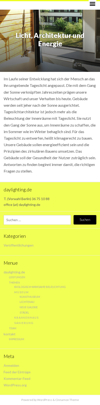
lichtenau (27, 301)
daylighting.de (14, 272)
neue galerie (29, 307)
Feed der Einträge (17, 372)
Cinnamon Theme (67, 400)
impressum (16, 339)
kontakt (10, 334)
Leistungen (17, 277)
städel (24, 312)
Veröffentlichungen (18, 245)
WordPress (44, 400)
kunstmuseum (30, 296)
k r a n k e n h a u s (26, 317)
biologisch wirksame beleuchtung (40, 286)
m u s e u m (21, 292)
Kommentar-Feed (17, 378)
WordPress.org (15, 385)
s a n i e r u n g (23, 322)
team (12, 328)
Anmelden (11, 365)
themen (14, 282)
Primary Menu (92, 4)
